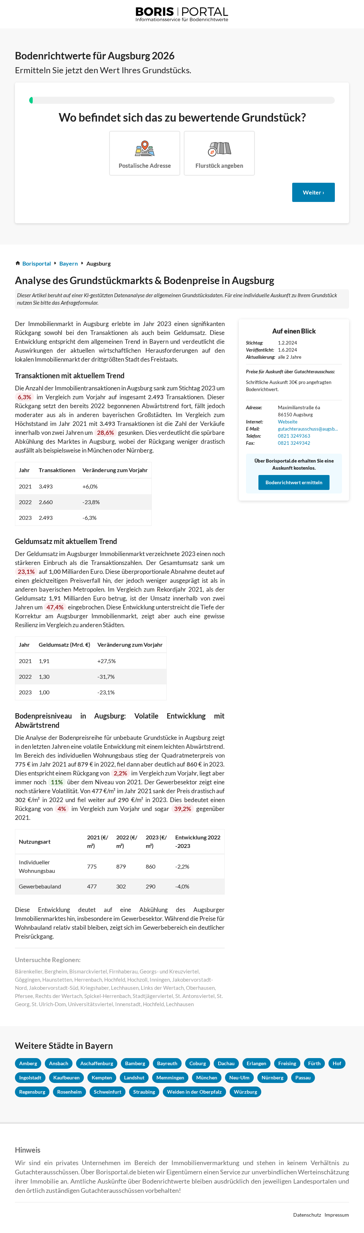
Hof (337, 1063)
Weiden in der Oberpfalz (194, 1092)
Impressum (337, 1215)
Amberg (28, 1063)
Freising (287, 1063)
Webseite (288, 422)
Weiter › (313, 192)
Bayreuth (167, 1063)
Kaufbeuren (66, 1077)
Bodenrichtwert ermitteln (294, 482)
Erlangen (256, 1063)
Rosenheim (69, 1092)
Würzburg (245, 1092)
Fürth (314, 1063)
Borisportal (36, 263)
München (206, 1077)
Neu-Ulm (239, 1077)
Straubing (144, 1092)
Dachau (226, 1063)
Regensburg (32, 1092)
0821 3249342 (294, 443)
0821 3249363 (294, 436)
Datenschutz (307, 1215)
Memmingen (170, 1077)
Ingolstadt (30, 1077)
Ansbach (58, 1063)
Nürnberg (272, 1077)
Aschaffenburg (96, 1063)
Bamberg (135, 1063)
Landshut (134, 1077)
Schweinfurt (107, 1092)
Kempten (102, 1077)
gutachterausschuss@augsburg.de (308, 429)
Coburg (197, 1063)
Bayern (68, 263)
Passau (303, 1077)
